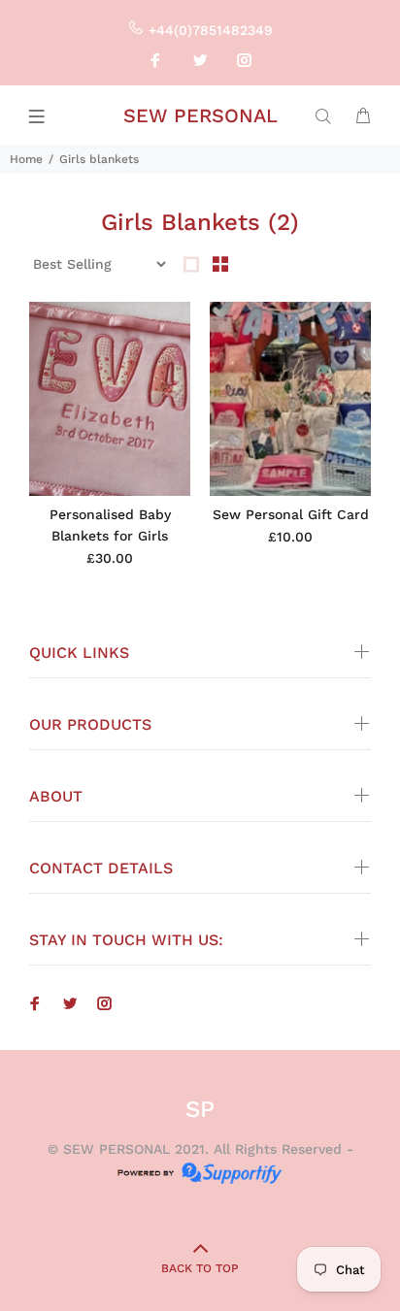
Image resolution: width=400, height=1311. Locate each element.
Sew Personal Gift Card (291, 514)
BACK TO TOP (200, 1268)
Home (26, 159)
